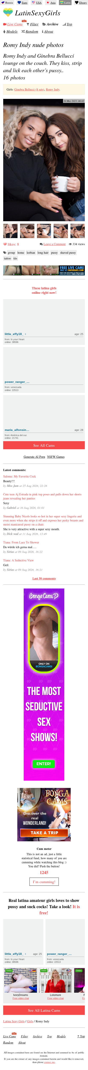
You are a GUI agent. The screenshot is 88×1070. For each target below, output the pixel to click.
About (48, 31)
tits (15, 258)
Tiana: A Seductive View (18, 560)
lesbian (31, 252)
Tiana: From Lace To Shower (21, 542)
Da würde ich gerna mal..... (20, 547)
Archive (53, 24)
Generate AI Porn (34, 457)
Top (69, 24)
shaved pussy (68, 252)
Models (12, 31)
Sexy (6, 503)
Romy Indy (52, 89)
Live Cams (15, 24)
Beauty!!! (9, 481)
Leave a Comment (55, 244)
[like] (5, 244)
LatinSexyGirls (37, 12)
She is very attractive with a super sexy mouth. (31, 529)
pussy (54, 252)
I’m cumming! (44, 881)
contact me (49, 1062)
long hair (43, 252)
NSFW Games (56, 457)
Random (32, 31)
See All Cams (44, 445)
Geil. (6, 565)
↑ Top (81, 1036)
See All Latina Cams (44, 1010)
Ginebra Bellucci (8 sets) (29, 89)
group (11, 252)
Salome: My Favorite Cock (19, 476)
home (21, 252)
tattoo (7, 258)
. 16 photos (42, 66)
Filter (34, 24)
